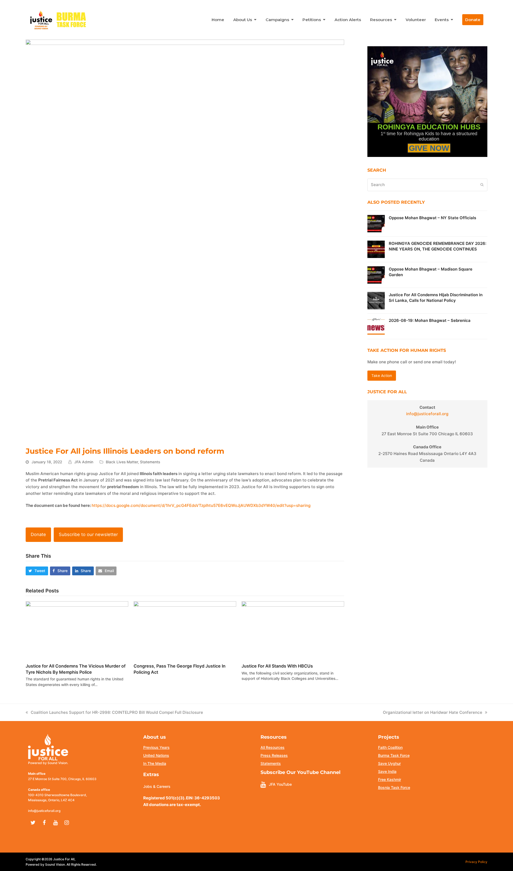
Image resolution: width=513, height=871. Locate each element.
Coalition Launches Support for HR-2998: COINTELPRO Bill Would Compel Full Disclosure (117, 712)
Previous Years (156, 747)
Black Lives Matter (122, 462)
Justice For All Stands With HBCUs (277, 666)
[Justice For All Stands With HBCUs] (293, 629)
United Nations (156, 755)
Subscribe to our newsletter (88, 534)
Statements (150, 462)
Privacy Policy (476, 862)
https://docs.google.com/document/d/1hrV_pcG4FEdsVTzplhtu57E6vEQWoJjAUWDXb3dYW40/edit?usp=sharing (201, 505)
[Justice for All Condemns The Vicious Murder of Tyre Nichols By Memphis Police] (77, 629)
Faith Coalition (390, 747)
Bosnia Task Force (394, 787)
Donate (38, 534)
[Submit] (482, 184)
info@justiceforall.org (427, 413)
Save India (387, 771)
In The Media (154, 763)
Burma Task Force (394, 755)
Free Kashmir (389, 779)
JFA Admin (83, 462)
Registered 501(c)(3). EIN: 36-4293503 (181, 797)
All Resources (273, 747)
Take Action (381, 375)
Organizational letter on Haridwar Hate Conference (432, 712)
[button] (37, 570)
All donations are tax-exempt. (172, 804)
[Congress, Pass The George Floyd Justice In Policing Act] (185, 629)
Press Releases (274, 755)
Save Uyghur (389, 763)
